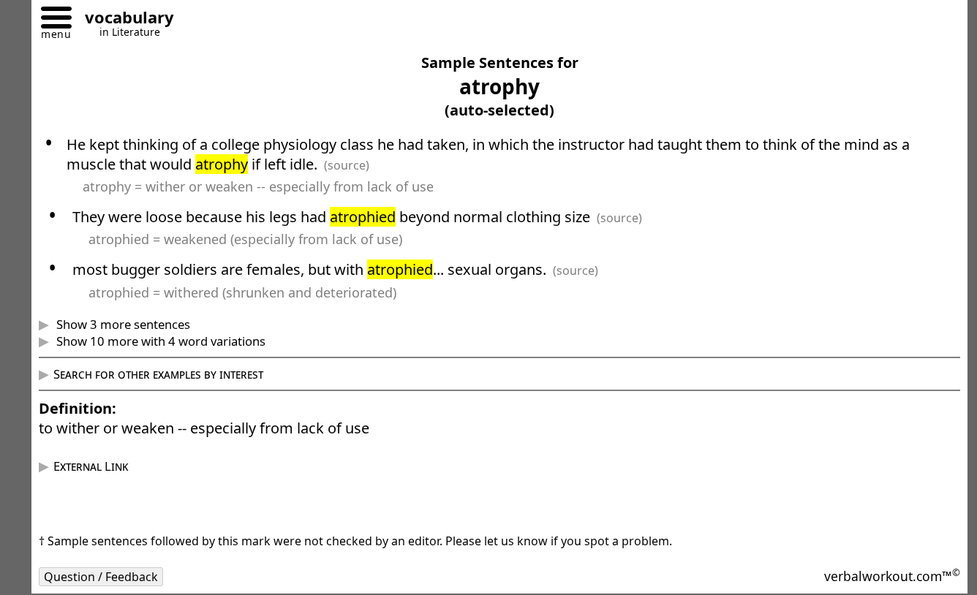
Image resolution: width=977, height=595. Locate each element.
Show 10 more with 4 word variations (159, 341)
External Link (90, 466)
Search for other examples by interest (158, 373)
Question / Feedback (101, 577)
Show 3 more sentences (121, 324)
